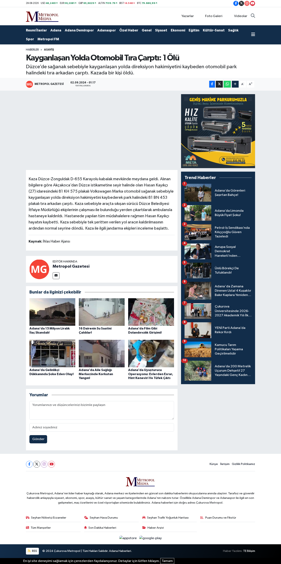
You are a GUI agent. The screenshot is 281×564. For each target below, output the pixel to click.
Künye (214, 464)
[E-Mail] (56, 275)
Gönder (38, 439)
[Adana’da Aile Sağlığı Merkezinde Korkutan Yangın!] (102, 353)
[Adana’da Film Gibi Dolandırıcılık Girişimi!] (151, 312)
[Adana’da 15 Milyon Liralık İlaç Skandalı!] (52, 312)
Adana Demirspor (79, 30)
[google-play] (150, 538)
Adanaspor (106, 30)
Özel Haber (128, 30)
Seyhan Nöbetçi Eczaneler (48, 517)
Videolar (240, 16)
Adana (55, 30)
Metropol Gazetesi (71, 266)
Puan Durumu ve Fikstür (220, 517)
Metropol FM (48, 39)
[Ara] (253, 16)
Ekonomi (178, 30)
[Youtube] (51, 464)
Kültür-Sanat (214, 30)
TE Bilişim (249, 550)
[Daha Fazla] (235, 84)
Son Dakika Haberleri (102, 527)
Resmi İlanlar (36, 30)
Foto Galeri (213, 16)
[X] (36, 464)
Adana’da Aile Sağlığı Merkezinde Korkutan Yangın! (96, 373)
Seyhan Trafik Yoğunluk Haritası (168, 517)
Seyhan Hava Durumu (104, 517)
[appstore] (128, 538)
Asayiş (49, 49)
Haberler (32, 49)
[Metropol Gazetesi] (39, 269)
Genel (147, 30)
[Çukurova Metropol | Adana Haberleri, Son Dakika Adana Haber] (42, 16)
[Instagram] (44, 464)
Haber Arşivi (155, 527)
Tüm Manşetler (41, 527)
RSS (34, 550)
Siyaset (161, 30)
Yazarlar (187, 16)
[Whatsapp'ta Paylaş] (227, 84)
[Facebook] (29, 464)
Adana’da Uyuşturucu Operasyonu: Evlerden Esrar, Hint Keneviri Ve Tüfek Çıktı (150, 373)
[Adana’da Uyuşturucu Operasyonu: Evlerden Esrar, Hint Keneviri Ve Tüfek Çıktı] (151, 353)
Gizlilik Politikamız (243, 464)
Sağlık (233, 30)
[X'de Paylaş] (219, 84)
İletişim (225, 464)
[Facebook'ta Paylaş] (212, 84)
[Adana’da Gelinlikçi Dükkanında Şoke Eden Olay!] (52, 353)
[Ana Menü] (253, 35)
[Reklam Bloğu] (218, 131)
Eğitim (194, 30)
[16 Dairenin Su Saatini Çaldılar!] (102, 312)
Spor (30, 39)
